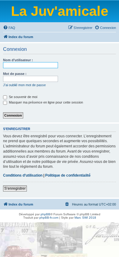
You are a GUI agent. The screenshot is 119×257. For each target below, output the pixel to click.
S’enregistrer (15, 188)
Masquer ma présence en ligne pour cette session (45, 102)
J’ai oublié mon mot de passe (24, 85)
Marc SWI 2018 (85, 217)
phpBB (45, 214)
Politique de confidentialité (68, 175)
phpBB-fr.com (48, 217)
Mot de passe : (15, 74)
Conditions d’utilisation (22, 175)
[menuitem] (9, 27)
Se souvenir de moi (22, 97)
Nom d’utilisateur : (18, 60)
